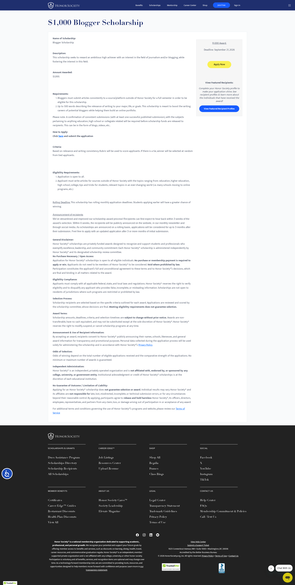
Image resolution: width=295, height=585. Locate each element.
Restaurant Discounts (61, 511)
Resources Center (110, 463)
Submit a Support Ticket (198, 545)
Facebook (206, 457)
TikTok (204, 479)
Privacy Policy (158, 516)
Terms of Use (157, 522)
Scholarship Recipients (62, 468)
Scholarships (155, 5)
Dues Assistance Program (64, 457)
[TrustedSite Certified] (171, 567)
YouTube (205, 468)
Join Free (221, 5)
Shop (205, 5)
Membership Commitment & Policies (223, 511)
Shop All (154, 457)
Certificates (55, 500)
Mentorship (172, 5)
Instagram (206, 474)
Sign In (237, 5)
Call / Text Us (208, 516)
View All (53, 522)
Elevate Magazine (109, 511)
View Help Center (198, 542)
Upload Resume (109, 468)
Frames (153, 468)
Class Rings (156, 474)
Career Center (190, 5)
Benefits (139, 5)
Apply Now (219, 64)
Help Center (207, 500)
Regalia (153, 463)
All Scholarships (58, 474)
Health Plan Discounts (62, 516)
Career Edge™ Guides (62, 505)
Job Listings (106, 457)
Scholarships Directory (62, 463)
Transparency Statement (164, 505)
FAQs (203, 505)
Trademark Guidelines (163, 511)
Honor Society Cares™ (113, 500)
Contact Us (233, 556)
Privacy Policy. (145, 345)
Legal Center (157, 500)
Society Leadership (111, 505)
